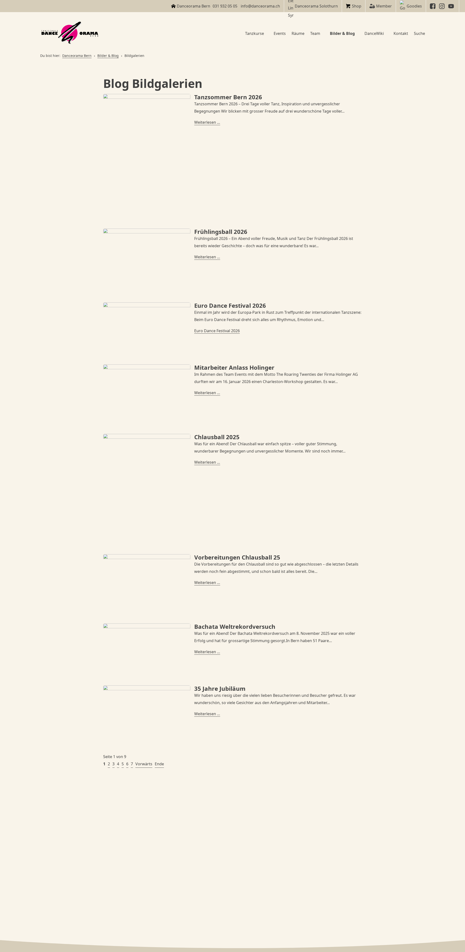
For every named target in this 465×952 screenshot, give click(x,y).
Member (384, 6)
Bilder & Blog (108, 55)
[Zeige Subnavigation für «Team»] (322, 33)
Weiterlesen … (207, 122)
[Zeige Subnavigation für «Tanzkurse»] (266, 33)
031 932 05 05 (225, 6)
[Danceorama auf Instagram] (442, 6)
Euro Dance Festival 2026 (217, 331)
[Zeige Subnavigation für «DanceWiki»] (386, 33)
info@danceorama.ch (260, 6)
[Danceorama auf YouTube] (451, 6)
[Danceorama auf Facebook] (433, 6)
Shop (356, 6)
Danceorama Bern (77, 55)
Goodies (414, 6)
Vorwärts (143, 764)
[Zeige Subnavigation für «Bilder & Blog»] (357, 33)
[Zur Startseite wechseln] (70, 33)
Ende (159, 764)
